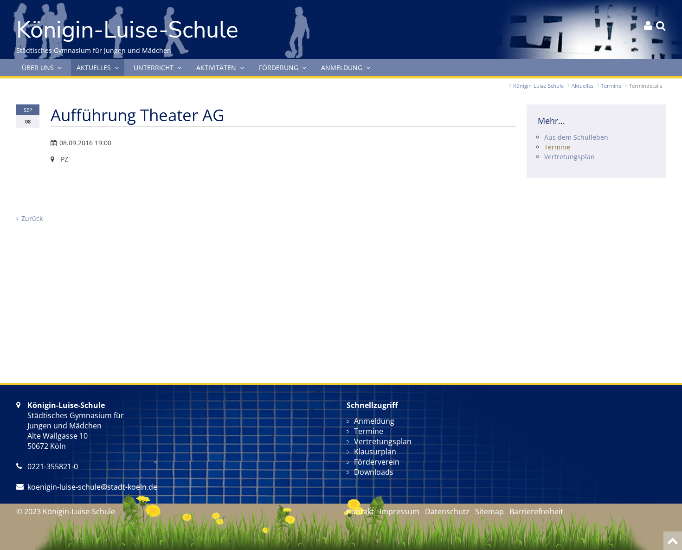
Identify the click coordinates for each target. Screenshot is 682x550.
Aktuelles (582, 85)
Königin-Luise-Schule (538, 85)
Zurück (32, 218)
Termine (611, 85)
